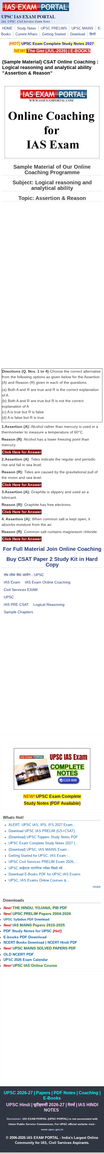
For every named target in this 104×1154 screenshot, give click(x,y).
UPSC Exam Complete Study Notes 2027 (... (43, 843)
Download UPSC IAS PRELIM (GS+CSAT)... (43, 831)
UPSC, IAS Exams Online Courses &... (39, 880)
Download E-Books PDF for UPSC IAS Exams (45, 874)
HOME (7, 28)
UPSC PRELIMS (54, 28)
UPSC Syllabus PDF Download (26, 919)
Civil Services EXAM (21, 589)
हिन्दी (93, 34)
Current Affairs (26, 34)
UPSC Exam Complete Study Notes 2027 (57, 43)
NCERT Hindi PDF (62, 942)
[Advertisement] (52, 678)
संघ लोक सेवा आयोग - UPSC (24, 575)
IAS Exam (12, 582)
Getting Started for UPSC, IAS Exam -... (40, 856)
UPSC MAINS (82, 28)
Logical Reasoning (49, 604)
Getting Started (54, 34)
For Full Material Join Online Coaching (52, 549)
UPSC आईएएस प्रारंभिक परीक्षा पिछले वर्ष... (37, 868)
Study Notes (26, 28)
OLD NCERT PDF (18, 954)
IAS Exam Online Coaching (47, 582)
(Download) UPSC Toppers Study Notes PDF (43, 837)
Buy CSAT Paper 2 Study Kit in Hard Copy (52, 562)
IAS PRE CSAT (16, 604)
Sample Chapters (18, 612)
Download (77, 34)
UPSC (9, 597)
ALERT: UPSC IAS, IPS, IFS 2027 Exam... (42, 825)
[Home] (35, 10)
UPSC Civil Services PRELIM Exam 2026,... (43, 862)
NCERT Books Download (23, 942)
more (97, 887)
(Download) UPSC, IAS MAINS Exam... (39, 849)
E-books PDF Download (25, 937)
